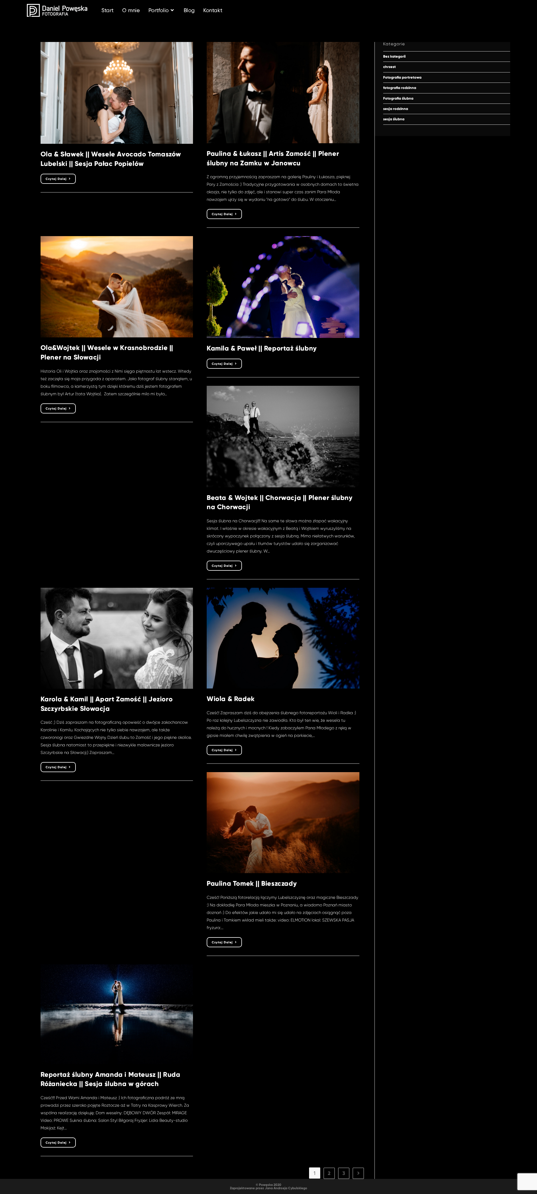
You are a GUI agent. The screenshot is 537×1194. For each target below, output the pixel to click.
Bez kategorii (394, 56)
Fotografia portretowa (402, 77)
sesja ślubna (393, 119)
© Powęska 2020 (268, 1185)
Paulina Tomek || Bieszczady (252, 883)
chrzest (389, 67)
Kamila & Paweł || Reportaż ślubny (262, 348)
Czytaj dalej (61, 180)
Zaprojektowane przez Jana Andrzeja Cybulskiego (268, 1188)
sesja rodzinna (395, 109)
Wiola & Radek (231, 699)
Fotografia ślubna (398, 98)
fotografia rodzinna (399, 88)
